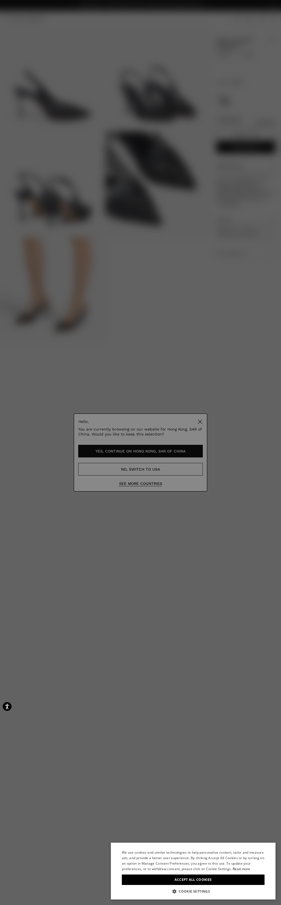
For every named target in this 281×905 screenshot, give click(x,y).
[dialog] (193, 871)
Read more (241, 869)
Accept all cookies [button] (193, 879)
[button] (193, 891)
